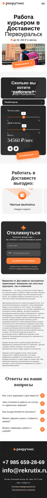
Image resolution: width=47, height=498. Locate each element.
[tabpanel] (23, 134)
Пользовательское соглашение (23, 490)
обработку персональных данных (28, 269)
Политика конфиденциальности (23, 486)
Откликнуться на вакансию (23, 261)
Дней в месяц (13, 123)
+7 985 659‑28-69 (24, 462)
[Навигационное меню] (43, 3)
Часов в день (13, 110)
